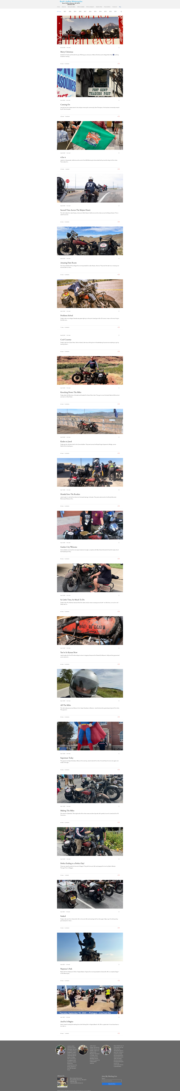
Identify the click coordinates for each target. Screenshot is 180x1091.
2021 (65, 11)
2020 (70, 11)
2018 (80, 11)
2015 (95, 11)
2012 (110, 11)
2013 (105, 11)
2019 (75, 11)
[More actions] (119, 47)
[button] (121, 11)
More (115, 11)
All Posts (59, 11)
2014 (100, 11)
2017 (85, 11)
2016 (90, 11)
